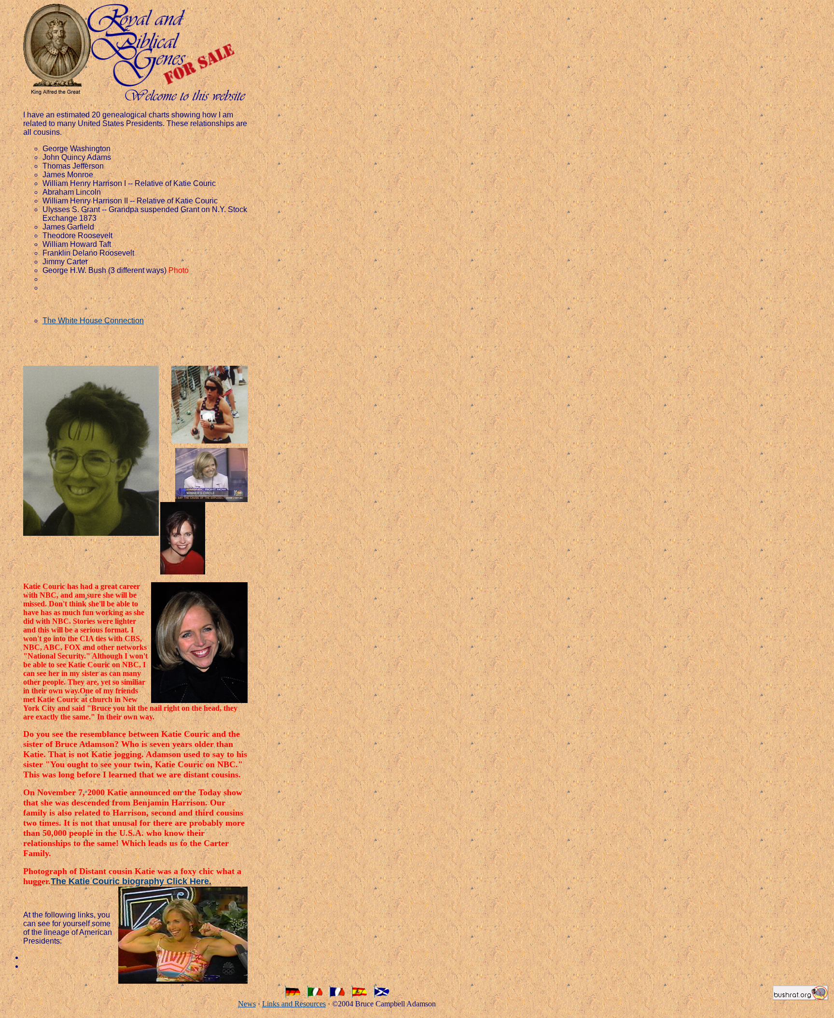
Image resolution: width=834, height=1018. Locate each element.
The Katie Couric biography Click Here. (131, 881)
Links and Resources (294, 1004)
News (247, 1004)
